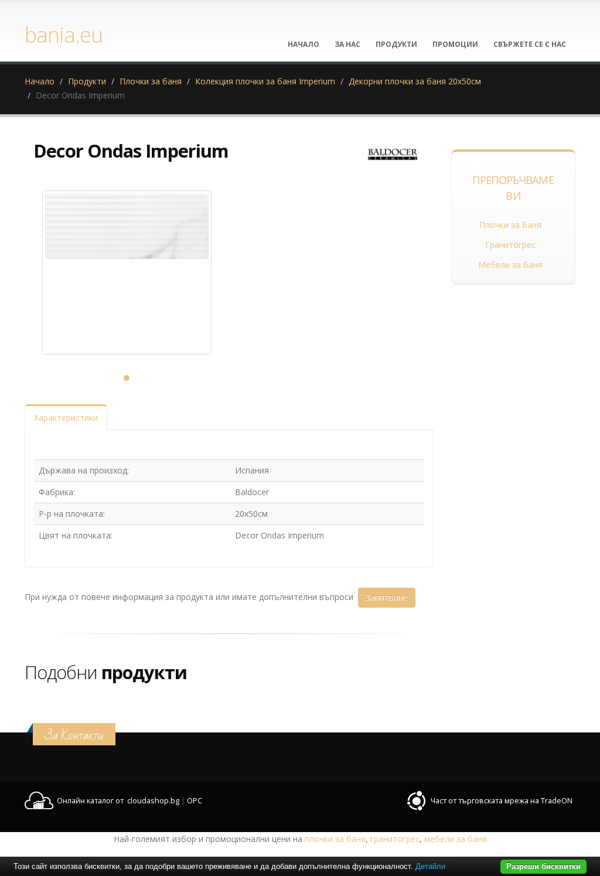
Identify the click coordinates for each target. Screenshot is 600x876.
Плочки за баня (151, 81)
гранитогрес (395, 838)
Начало (39, 81)
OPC (194, 801)
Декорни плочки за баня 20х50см (415, 81)
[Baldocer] (392, 155)
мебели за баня (455, 838)
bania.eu (64, 34)
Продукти (87, 81)
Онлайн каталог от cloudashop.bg (118, 801)
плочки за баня (335, 838)
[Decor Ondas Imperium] (127, 272)
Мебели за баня (510, 264)
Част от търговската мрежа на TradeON (501, 801)
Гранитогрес (510, 244)
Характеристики (66, 417)
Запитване (387, 597)
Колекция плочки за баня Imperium (265, 81)
